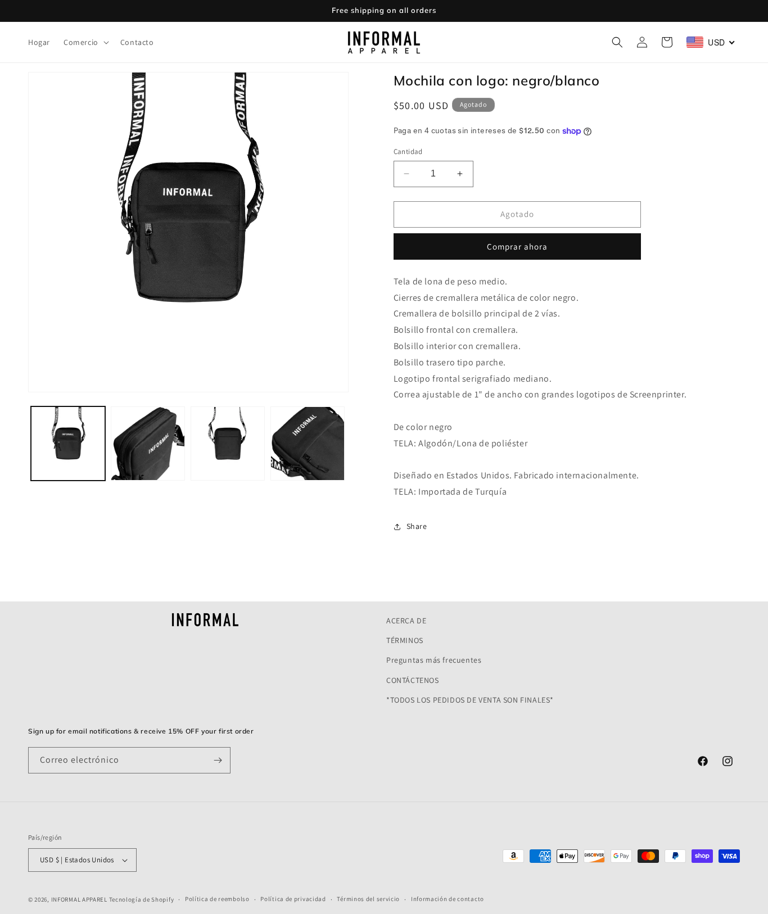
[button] (85, 42)
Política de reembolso (217, 899)
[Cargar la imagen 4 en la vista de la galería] (307, 443)
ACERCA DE (406, 621)
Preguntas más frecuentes (433, 660)
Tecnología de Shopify (141, 899)
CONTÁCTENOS (412, 680)
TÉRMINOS (404, 640)
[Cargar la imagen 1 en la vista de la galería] (68, 443)
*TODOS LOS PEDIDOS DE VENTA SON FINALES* (470, 700)
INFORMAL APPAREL (79, 899)
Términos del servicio (368, 899)
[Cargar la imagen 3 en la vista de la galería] (228, 443)
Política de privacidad (293, 899)
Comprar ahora (517, 246)
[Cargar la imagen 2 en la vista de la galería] (148, 443)
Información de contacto (447, 899)
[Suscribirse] (217, 760)
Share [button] (416, 526)
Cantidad (408, 151)
